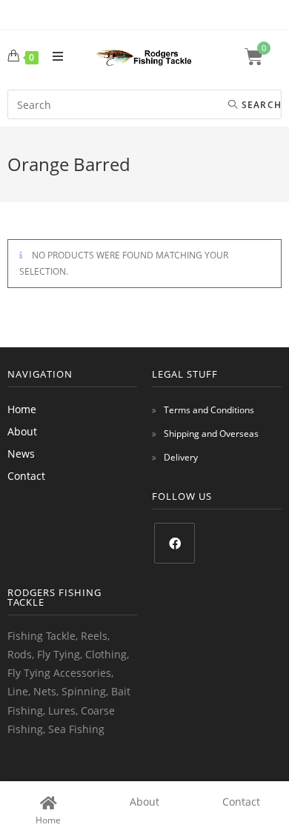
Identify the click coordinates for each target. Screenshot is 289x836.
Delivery (181, 457)
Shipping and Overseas (211, 433)
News (21, 454)
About (22, 431)
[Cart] (263, 56)
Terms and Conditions (209, 410)
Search (260, 104)
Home (21, 409)
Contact (26, 476)
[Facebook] (174, 543)
